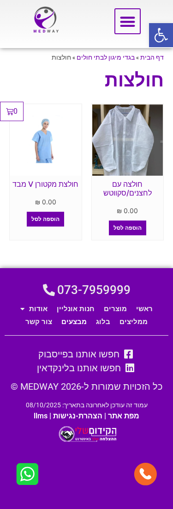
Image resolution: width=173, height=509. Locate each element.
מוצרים (115, 309)
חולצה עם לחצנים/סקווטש (127, 188)
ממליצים (133, 322)
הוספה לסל (127, 227)
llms (41, 415)
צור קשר (38, 322)
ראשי (144, 309)
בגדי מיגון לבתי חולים (106, 57)
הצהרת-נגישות (77, 415)
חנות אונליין (76, 309)
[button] (161, 35)
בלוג (103, 322)
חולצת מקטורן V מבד (45, 184)
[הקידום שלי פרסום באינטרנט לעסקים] (86, 440)
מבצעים (74, 322)
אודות (38, 309)
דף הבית (152, 57)
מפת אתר (123, 415)
